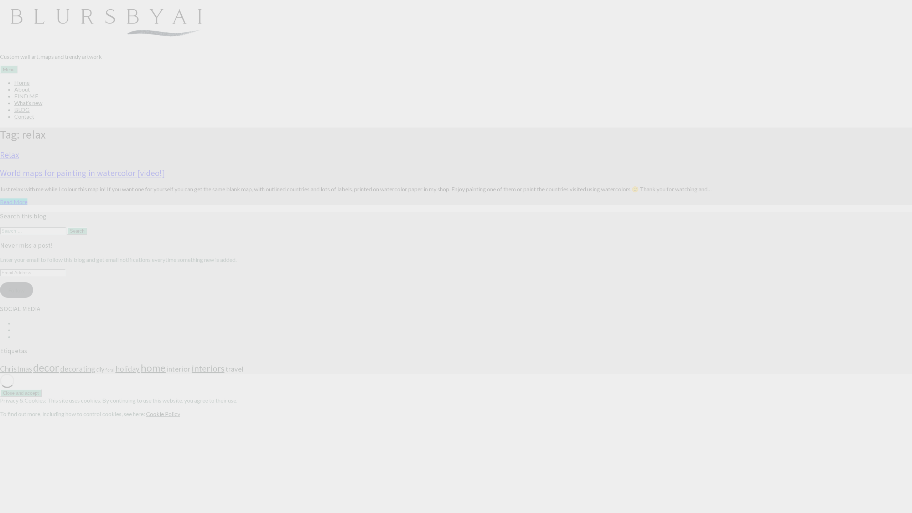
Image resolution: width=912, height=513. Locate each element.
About (22, 89)
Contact (24, 116)
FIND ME (26, 96)
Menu (9, 69)
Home (22, 82)
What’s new (28, 102)
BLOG (22, 109)
